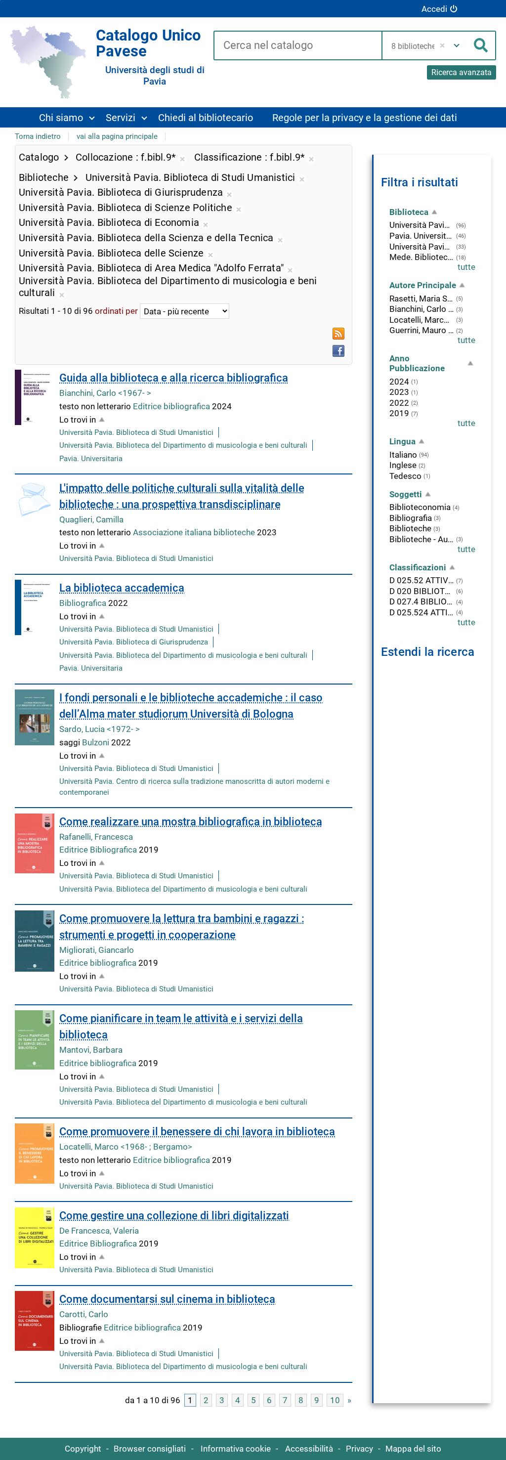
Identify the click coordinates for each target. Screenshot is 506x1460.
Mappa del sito (413, 1449)
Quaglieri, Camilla (91, 519)
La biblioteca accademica (121, 588)
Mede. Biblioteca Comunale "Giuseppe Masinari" (421, 257)
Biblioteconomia (420, 507)
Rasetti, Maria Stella (421, 298)
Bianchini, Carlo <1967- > (105, 393)
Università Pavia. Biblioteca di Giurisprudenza (133, 642)
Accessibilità (309, 1449)
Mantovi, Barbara (91, 1050)
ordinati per (116, 311)
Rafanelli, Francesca (96, 837)
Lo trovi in (77, 420)
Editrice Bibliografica (99, 850)
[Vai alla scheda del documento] (34, 397)
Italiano (403, 455)
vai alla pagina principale (117, 136)
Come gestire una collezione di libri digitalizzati (174, 1215)
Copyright (83, 1449)
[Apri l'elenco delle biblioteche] (456, 45)
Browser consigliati (150, 1449)
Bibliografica (83, 603)
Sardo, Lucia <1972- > (99, 729)
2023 (399, 392)
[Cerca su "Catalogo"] (297, 46)
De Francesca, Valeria (99, 1231)
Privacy (359, 1449)
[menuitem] (66, 117)
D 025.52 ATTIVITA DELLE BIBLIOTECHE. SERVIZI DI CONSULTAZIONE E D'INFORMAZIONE (421, 580)
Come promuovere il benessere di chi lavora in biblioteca (197, 1131)
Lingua (402, 441)
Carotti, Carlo (83, 1314)
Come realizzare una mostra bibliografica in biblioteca (190, 822)
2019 (399, 413)
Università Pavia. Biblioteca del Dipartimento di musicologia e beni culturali (183, 445)
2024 (399, 381)
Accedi (434, 9)
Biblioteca (408, 212)
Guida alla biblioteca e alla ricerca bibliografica (173, 378)
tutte (466, 267)
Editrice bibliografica (172, 406)
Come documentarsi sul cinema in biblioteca (167, 1299)
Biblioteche (410, 528)
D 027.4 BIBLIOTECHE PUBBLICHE (421, 601)
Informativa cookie (236, 1449)
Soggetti (405, 494)
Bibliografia (410, 518)
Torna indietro (38, 136)
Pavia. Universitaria (91, 458)
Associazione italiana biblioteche (195, 532)
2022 (399, 403)
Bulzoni (96, 742)
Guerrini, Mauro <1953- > (421, 330)
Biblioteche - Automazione (421, 539)
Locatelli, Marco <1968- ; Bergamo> (125, 1147)
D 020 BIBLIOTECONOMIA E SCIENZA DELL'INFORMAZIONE (421, 591)
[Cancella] (442, 45)
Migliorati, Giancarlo (96, 950)
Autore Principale (422, 285)
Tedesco (405, 476)
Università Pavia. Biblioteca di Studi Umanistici (136, 432)
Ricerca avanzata (461, 72)
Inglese (403, 465)
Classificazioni (417, 567)
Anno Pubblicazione (417, 363)
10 (335, 1400)
